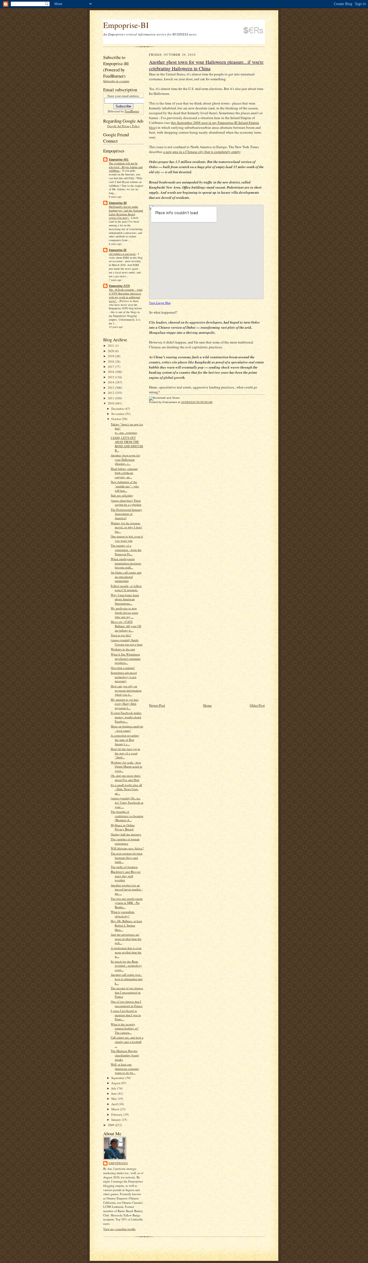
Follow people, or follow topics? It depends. (126, 588)
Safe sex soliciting (122, 495)
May (114, 1099)
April (115, 1104)
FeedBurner (132, 111)
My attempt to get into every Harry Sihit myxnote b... (124, 704)
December (118, 409)
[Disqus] (207, 482)
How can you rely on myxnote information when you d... (126, 690)
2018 (111, 361)
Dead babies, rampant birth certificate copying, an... (124, 473)
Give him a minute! (123, 668)
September (118, 1078)
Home (207, 705)
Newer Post (157, 705)
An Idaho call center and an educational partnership (126, 576)
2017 (111, 367)
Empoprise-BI (126, 25)
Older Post (257, 705)
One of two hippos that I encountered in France (127, 1004)
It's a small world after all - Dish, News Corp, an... (126, 789)
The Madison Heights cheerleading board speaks (125, 1055)
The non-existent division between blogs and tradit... (127, 857)
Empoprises (118, 1163)
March (115, 1109)
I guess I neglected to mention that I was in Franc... (126, 1015)
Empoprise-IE (118, 250)
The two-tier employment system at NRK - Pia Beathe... (127, 903)
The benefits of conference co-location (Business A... (127, 816)
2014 (111, 382)
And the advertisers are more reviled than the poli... (126, 938)
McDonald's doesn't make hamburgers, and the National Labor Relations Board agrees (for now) (126, 212)
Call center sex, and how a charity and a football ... (127, 1041)
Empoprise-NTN (119, 286)
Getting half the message (126, 834)
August (116, 1083)
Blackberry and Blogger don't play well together (126, 876)
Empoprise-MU (119, 159)
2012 (111, 393)
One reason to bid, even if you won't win (127, 538)
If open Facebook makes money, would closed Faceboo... (126, 717)
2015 (111, 377)
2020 (111, 351)
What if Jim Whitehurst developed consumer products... (126, 658)
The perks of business (124, 867)
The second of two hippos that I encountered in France (127, 992)
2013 (111, 388)
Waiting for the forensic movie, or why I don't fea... (126, 527)
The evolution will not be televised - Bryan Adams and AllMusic (126, 167)
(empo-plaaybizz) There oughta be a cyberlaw (126, 502)
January (116, 1120)
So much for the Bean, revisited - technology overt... (126, 965)
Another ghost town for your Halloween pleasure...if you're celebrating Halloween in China (206, 65)
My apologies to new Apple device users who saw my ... (124, 612)
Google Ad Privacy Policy (123, 126)
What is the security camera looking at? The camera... (124, 1028)
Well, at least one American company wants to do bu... (125, 1068)
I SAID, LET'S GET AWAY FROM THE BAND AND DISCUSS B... (127, 444)
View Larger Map (160, 303)
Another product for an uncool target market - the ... (127, 889)
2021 (111, 345)
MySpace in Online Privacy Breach (123, 827)
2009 (111, 1125)
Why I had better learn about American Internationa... (125, 599)
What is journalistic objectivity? (123, 914)
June (114, 1093)
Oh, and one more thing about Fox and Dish (126, 777)
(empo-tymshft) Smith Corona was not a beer (127, 642)
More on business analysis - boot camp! (127, 728)
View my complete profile (119, 1229)
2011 (111, 398)
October (116, 419)
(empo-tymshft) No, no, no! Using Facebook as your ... (127, 802)
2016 (111, 372)
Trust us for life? (121, 635)
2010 (111, 403)
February (117, 1114)
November (118, 414)
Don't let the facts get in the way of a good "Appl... (125, 753)
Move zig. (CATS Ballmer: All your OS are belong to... (126, 626)
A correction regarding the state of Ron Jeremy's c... (125, 739)
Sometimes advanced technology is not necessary (124, 677)
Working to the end (123, 649)
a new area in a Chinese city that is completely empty (202, 151)
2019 (111, 356)
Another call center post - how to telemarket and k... (127, 979)
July (114, 1088)
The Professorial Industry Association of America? (126, 514)
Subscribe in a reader (116, 81)
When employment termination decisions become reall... (126, 563)
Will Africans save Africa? (127, 848)
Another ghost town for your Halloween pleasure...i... (125, 459)
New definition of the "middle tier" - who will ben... (125, 486)
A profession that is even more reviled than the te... (126, 952)
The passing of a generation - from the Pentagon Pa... (126, 549)
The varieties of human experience (125, 841)
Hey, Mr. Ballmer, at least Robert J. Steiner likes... (126, 925)
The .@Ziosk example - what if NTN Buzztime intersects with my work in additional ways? (126, 295)
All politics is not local (122, 254)
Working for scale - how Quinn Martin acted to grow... (126, 766)
